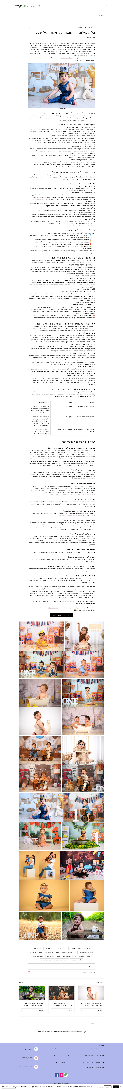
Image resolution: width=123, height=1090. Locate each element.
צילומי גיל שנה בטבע (75, 948)
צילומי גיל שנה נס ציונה (47, 960)
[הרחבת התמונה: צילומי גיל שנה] (83, 693)
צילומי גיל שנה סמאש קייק (86, 952)
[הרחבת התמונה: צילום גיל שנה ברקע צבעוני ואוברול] (44, 895)
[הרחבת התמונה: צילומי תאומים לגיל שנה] (40, 750)
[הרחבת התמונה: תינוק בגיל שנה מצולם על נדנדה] (83, 750)
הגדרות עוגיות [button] (99, 1087)
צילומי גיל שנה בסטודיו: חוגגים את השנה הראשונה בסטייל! (91, 1004)
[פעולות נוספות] (29, 27)
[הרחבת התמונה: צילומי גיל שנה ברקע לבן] (40, 721)
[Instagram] (61, 1075)
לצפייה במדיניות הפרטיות (9, 1088)
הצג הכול (21, 982)
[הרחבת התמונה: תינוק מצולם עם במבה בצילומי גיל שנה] (41, 636)
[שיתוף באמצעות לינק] (89, 966)
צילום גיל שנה (63, 948)
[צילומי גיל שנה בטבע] (32, 993)
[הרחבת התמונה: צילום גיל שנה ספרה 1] (40, 836)
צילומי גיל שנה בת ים (36, 952)
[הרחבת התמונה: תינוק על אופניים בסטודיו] (83, 807)
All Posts (101, 15)
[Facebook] (57, 1075)
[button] (95, 6)
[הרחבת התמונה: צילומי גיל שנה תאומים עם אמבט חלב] (83, 721)
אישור (115, 1087)
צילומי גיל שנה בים (37, 948)
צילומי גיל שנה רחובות (62, 960)
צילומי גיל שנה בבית (84, 956)
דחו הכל (108, 1087)
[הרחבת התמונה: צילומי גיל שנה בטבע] (83, 926)
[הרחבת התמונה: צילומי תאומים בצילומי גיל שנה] (41, 664)
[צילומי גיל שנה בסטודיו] (91, 993)
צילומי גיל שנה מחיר (76, 960)
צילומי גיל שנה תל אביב (53, 956)
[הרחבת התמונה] (83, 664)
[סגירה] (121, 1087)
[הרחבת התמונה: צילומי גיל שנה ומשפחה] (49, 865)
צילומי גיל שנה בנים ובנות (69, 952)
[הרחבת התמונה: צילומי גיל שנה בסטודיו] (82, 865)
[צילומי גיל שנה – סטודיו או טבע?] (62, 993)
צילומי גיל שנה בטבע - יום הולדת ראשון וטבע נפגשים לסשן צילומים (32, 1004)
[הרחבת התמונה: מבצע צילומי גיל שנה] (84, 636)
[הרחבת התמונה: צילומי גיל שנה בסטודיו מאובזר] (87, 895)
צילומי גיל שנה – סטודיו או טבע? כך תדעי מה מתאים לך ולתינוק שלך (63, 1004)
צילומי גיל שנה (87, 948)
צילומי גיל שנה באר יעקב (69, 956)
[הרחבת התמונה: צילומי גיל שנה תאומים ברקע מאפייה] (40, 778)
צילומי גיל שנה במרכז (50, 948)
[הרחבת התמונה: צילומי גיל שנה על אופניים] (83, 778)
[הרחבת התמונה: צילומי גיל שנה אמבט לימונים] (83, 836)
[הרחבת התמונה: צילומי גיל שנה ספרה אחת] (41, 807)
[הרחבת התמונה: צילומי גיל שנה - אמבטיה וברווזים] (40, 693)
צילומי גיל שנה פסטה (38, 956)
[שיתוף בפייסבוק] (94, 966)
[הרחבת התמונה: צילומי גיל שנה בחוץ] (40, 926)
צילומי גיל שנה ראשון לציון (52, 952)
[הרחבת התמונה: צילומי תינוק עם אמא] (29, 865)
